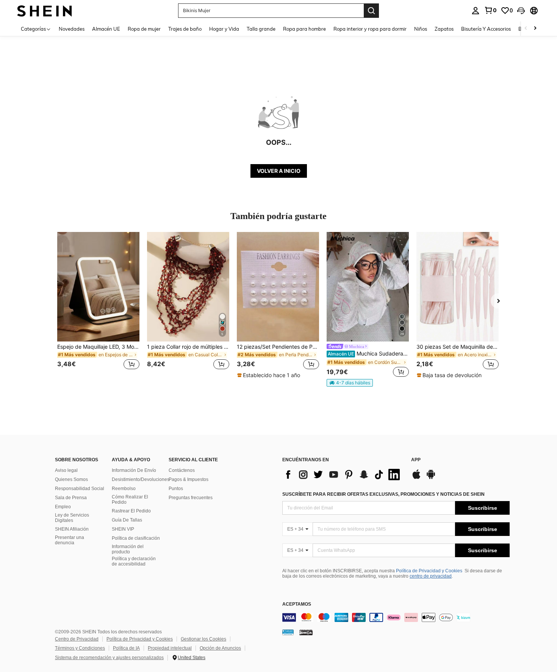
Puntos (176, 488)
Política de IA (126, 648)
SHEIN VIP (123, 529)
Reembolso (124, 488)
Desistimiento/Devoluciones (140, 479)
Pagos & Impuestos (188, 479)
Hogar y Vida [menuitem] (224, 29)
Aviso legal (66, 470)
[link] (490, 10)
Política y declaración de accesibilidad (134, 561)
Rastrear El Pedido (131, 511)
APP (416, 459)
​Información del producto (128, 549)
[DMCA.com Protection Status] (306, 631)
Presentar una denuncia (69, 540)
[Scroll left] (526, 28)
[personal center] (475, 10)
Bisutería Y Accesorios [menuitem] (486, 29)
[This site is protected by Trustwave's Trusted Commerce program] (288, 631)
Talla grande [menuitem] (261, 29)
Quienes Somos (71, 479)
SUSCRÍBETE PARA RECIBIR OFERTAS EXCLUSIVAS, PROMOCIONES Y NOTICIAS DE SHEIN (383, 494)
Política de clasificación (136, 538)
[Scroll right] (535, 28)
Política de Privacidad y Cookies (429, 570)
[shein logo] (44, 10)
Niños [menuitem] (420, 29)
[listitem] (98, 305)
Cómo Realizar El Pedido (130, 499)
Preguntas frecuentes (191, 497)
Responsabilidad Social (79, 488)
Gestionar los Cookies (203, 639)
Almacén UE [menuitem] (106, 29)
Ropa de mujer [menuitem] (144, 29)
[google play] (431, 478)
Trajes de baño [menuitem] (185, 29)
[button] (521, 10)
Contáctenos (182, 470)
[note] (269, 375)
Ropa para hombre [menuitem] (304, 29)
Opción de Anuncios (220, 648)
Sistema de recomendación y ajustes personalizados (109, 657)
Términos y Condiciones (80, 648)
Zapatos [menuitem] (444, 29)
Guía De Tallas (127, 520)
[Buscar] (371, 10)
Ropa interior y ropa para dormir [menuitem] (370, 29)
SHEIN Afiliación (72, 529)
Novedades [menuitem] (71, 29)
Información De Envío (134, 470)
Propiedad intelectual (170, 648)
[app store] (416, 478)
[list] (343, 474)
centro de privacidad (431, 576)
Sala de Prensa (71, 497)
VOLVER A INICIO (278, 171)
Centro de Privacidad (77, 639)
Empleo (63, 506)
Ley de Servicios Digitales (72, 517)
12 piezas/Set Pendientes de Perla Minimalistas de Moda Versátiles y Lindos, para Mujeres (278, 347)
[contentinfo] (396, 617)
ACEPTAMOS (296, 604)
